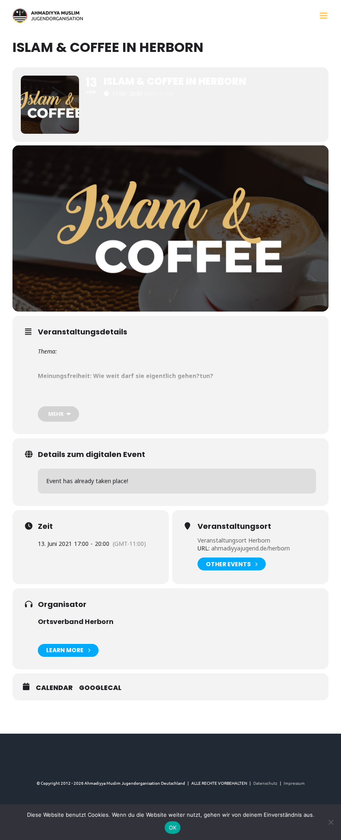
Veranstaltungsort (234, 526)
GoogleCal (100, 688)
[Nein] (330, 822)
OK (173, 827)
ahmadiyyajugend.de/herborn (250, 548)
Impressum (294, 783)
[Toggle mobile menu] (324, 15)
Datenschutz (265, 783)
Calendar (54, 688)
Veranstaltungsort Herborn (234, 540)
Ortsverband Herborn (76, 621)
